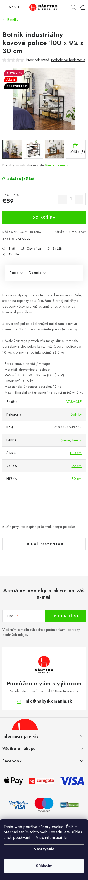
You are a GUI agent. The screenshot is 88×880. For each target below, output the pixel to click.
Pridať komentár (44, 544)
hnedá (77, 440)
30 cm (77, 478)
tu (65, 837)
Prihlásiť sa (65, 616)
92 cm (77, 465)
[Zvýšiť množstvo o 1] (79, 199)
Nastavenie (44, 849)
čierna (65, 440)
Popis (14, 272)
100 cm (76, 453)
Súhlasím (44, 866)
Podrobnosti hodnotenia (68, 60)
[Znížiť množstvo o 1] (62, 199)
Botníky (76, 414)
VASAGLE (22, 238)
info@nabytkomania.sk (48, 701)
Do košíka (44, 217)
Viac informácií (56, 165)
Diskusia (35, 272)
